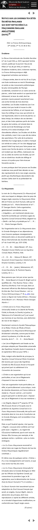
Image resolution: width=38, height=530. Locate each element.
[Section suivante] (33, 13)
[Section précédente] (28, 13)
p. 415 (27, 294)
